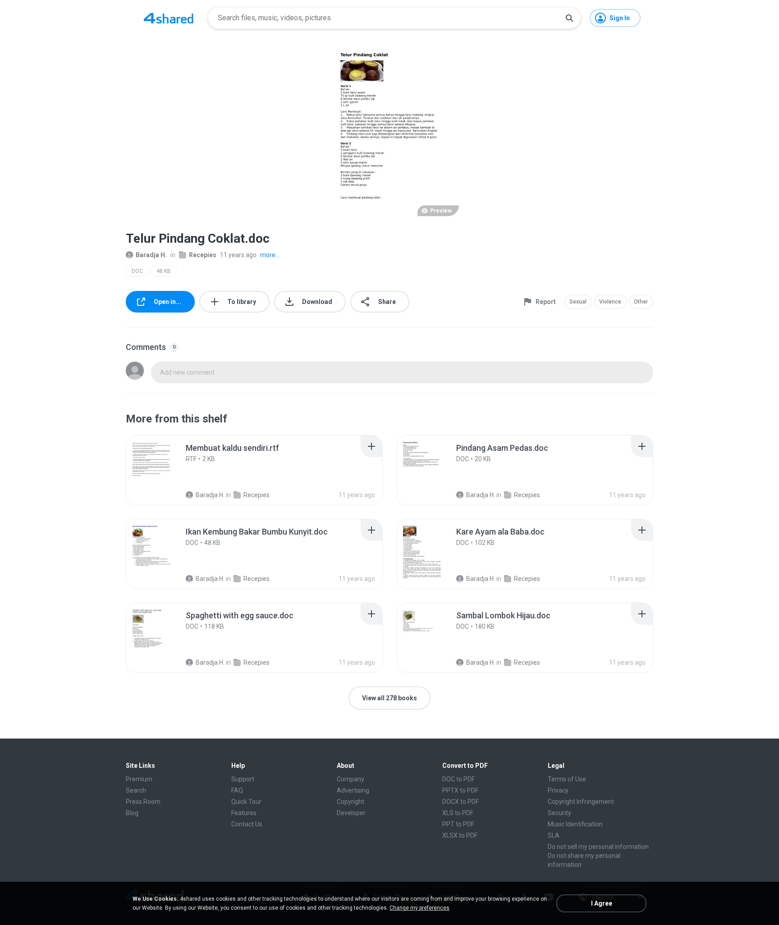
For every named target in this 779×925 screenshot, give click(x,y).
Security (559, 812)
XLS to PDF (457, 812)
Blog (132, 812)
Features (244, 812)
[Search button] (569, 18)
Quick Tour (246, 801)
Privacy (558, 790)
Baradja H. (151, 254)
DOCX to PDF (460, 801)
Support (242, 779)
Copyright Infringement (581, 801)
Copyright (350, 801)
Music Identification (575, 824)
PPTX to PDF (460, 790)
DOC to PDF (458, 779)
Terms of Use (567, 779)
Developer (351, 812)
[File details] (161, 470)
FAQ (237, 790)
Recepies (202, 254)
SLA (553, 835)
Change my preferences (419, 908)
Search (136, 790)
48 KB (163, 271)
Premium (139, 779)
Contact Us (246, 824)
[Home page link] (168, 18)
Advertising (353, 790)
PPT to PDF (458, 824)
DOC (137, 271)
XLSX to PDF (459, 835)
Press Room (143, 801)
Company (350, 779)
